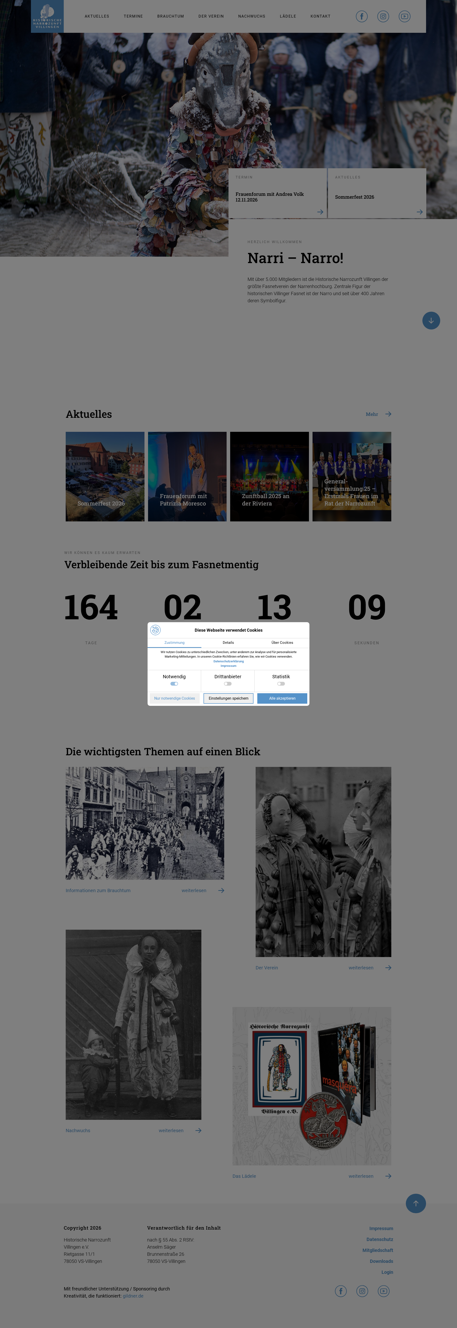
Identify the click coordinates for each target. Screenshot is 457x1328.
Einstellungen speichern (228, 698)
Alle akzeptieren (282, 698)
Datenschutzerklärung (229, 661)
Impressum (228, 666)
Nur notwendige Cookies (174, 698)
